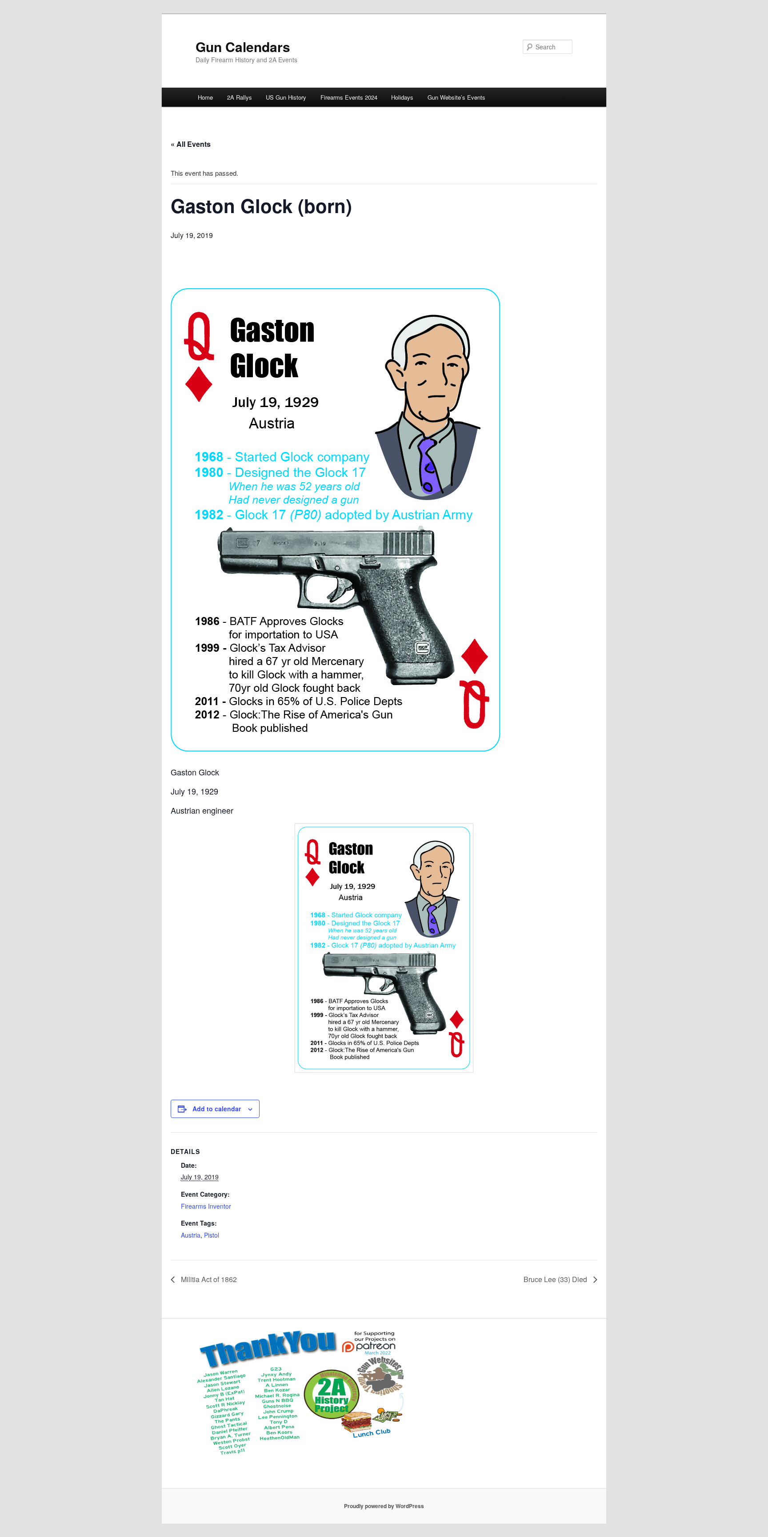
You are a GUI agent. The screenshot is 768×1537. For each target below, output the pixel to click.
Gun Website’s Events (456, 97)
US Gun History (286, 97)
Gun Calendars (243, 46)
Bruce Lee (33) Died (556, 1279)
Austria (190, 1234)
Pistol (211, 1234)
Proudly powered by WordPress (384, 1506)
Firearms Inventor (206, 1206)
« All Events (191, 144)
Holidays (402, 97)
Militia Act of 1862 (208, 1279)
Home (205, 97)
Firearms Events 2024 (348, 97)
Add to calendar (216, 1108)
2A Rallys (239, 97)
